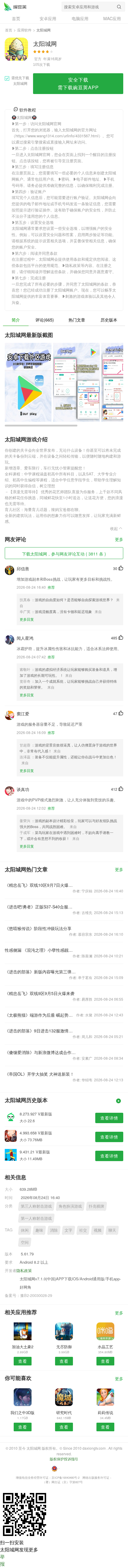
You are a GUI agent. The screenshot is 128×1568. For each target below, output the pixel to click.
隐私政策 (24, 1270)
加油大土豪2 (22, 1346)
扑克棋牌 (96, 1206)
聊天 (112, 1230)
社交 (83, 1230)
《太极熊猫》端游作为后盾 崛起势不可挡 (40, 1015)
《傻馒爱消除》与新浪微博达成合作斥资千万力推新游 (40, 1052)
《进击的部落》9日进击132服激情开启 (40, 1031)
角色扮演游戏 (70, 1206)
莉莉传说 (105, 1412)
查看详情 (109, 1118)
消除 (54, 1230)
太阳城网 (15, 6)
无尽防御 (64, 1346)
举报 (2, 1560)
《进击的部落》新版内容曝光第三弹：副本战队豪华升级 (40, 972)
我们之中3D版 (22, 1412)
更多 (119, 539)
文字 (68, 1230)
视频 (98, 1230)
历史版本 (109, 320)
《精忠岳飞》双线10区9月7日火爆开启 (40, 885)
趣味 (39, 1230)
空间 (25, 1242)
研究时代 (64, 1412)
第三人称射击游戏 (36, 1206)
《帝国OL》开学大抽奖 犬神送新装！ (39, 1074)
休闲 (25, 1230)
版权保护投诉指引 (64, 1458)
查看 (22, 1361)
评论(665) (44, 320)
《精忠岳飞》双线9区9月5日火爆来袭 (39, 993)
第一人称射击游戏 (36, 1218)
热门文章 (76, 320)
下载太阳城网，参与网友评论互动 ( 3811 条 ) (64, 554)
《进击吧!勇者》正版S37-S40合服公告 (40, 907)
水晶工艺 (105, 1346)
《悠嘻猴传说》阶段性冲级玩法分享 (38, 928)
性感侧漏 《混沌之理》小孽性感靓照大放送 (40, 950)
